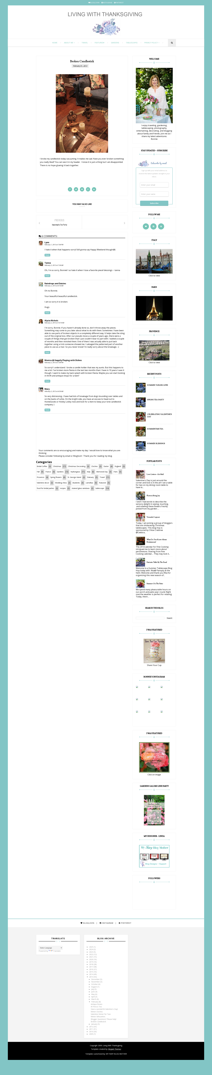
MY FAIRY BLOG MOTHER (116, 1054)
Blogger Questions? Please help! (103, 1019)
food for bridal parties (45, 488)
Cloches (94, 466)
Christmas (57, 466)
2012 (91, 1026)
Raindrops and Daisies (55, 283)
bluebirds (76, 483)
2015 (91, 972)
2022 (91, 954)
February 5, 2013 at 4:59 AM (54, 391)
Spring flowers (56, 477)
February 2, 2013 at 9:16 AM (54, 286)
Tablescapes (132, 42)
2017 (91, 967)
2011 (91, 1029)
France (48, 472)
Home (54, 42)
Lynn (47, 242)
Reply (47, 255)
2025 (91, 947)
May (93, 994)
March (94, 999)
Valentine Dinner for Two (101, 1014)
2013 (91, 977)
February (95, 1002)
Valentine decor (43, 483)
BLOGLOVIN (94, 3)
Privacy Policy (151, 42)
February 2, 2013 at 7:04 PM (54, 362)
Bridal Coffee (42, 466)
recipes (63, 488)
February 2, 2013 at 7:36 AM (54, 265)
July (92, 989)
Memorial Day (102, 472)
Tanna (48, 263)
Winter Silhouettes (98, 1016)
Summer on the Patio (155, 584)
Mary (47, 389)
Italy (88, 472)
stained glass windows (81, 488)
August (94, 987)
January (94, 1024)
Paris (116, 472)
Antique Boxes (96, 1004)
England (118, 466)
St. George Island (74, 477)
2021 (91, 957)
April (93, 997)
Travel (85, 42)
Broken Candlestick (98, 1021)
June (93, 991)
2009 (91, 1034)
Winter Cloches (97, 1011)
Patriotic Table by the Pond (157, 562)
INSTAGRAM (107, 3)
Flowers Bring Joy (153, 496)
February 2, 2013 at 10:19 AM (54, 323)
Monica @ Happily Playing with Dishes (63, 360)
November (95, 982)
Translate (57, 951)
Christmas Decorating (76, 466)
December (95, 979)
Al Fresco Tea (96, 1006)
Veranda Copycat (153, 517)
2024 (91, 949)
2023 (91, 952)
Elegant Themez (114, 1049)
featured (99, 42)
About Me (68, 42)
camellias (89, 483)
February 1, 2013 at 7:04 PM (54, 245)
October (94, 984)
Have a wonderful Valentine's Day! (104, 1009)
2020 (91, 959)
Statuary (90, 477)
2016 (91, 969)
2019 (91, 962)
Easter (106, 466)
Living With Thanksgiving (112, 1045)
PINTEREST (119, 3)
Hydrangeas (75, 472)
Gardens (115, 42)
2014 (91, 974)
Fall (38, 472)
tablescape (100, 488)
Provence (40, 477)
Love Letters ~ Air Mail (155, 474)
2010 (91, 1031)
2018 (91, 964)
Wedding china (61, 483)
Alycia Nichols (51, 320)
